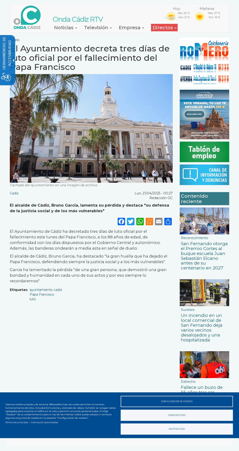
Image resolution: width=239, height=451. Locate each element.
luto (33, 299)
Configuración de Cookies (177, 401)
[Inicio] (29, 17)
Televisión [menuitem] (96, 27)
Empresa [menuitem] (130, 27)
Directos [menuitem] (163, 27)
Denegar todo (176, 415)
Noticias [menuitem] (64, 27)
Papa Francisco (42, 294)
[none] (168, 221)
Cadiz (14, 193)
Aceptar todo (177, 429)
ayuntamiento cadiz (46, 290)
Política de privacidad (16, 422)
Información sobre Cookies (44, 422)
